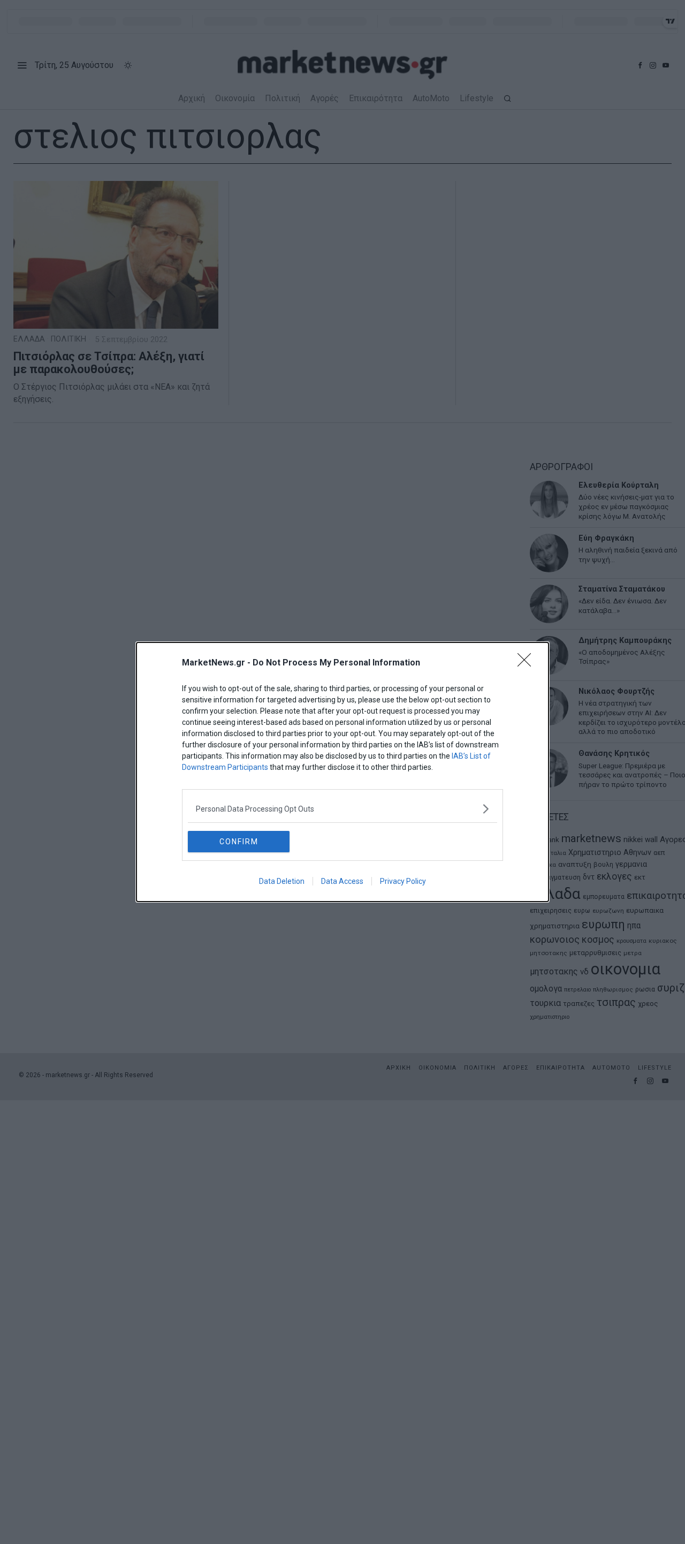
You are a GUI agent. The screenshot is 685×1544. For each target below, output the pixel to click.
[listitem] (342, 808)
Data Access (342, 881)
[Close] (527, 663)
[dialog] (342, 772)
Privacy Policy (403, 881)
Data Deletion (282, 881)
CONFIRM (238, 841)
